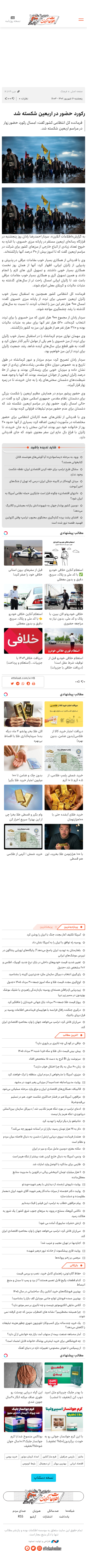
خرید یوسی (11, 1457)
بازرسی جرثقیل (67, 1457)
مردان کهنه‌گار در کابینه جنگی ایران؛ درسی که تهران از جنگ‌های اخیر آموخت (46, 484)
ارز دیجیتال (44, 1464)
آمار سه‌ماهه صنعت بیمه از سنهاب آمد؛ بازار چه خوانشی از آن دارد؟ (44, 1334)
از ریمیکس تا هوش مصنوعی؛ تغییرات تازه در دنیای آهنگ (49, 1348)
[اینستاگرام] (39, 1548)
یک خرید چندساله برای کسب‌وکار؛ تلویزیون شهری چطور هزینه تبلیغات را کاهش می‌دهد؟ (43, 1325)
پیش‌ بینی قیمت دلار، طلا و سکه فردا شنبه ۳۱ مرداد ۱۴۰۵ (49, 1051)
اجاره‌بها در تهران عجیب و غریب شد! (61, 1243)
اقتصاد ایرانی (76, 1464)
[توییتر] (33, 1548)
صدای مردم (19, 1511)
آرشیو (33, 1516)
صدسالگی (53, 1511)
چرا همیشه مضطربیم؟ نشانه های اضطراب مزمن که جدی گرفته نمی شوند (44, 1314)
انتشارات (47, 1516)
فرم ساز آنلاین (49, 1457)
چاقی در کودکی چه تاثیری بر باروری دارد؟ (58, 1043)
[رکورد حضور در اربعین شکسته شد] (43, 159)
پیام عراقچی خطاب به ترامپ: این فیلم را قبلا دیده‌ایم (51, 1203)
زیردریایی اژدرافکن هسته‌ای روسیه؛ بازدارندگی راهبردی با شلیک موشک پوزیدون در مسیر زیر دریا (44, 992)
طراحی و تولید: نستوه (40, 1541)
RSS (20, 1516)
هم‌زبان (37, 1511)
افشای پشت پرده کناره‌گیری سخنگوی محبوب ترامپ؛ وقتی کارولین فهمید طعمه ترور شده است (44, 520)
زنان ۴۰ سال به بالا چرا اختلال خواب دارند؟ (57, 1066)
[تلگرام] (27, 1548)
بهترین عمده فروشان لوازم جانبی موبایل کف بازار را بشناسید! (46, 1298)
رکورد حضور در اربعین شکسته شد (49, 114)
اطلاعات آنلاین (43, 19)
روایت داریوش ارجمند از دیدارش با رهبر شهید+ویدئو (51, 1184)
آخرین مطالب (70, 1035)
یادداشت (64, 1516)
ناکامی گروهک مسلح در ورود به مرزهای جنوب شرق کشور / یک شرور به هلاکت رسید (44, 1213)
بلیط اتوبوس (28, 1464)
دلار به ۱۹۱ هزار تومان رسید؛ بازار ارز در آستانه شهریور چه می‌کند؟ (46, 1129)
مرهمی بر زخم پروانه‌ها (67, 1257)
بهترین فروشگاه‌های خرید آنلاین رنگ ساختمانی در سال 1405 (47, 1291)
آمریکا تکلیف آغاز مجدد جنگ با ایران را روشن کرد (54, 934)
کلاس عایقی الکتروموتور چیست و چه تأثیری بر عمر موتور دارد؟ (46, 1305)
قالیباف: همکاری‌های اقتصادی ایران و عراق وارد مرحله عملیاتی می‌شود (41, 1089)
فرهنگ (63, 91)
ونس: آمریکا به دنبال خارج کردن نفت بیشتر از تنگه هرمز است (46, 1156)
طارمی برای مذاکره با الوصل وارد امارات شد (57, 1164)
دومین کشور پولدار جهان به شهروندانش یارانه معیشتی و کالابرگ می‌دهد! (44, 508)
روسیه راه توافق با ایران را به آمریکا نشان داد (56, 942)
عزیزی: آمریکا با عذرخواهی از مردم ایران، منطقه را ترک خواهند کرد (44, 1074)
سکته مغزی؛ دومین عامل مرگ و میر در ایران (56, 1148)
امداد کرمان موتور (30, 1457)
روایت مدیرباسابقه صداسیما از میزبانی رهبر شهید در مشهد (47, 1082)
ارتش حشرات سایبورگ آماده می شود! (60, 1223)
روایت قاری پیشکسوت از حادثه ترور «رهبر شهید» (53, 1250)
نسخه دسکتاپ (43, 1477)
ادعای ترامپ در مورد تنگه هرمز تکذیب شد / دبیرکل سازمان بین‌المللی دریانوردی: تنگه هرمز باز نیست (44, 1111)
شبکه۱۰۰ (70, 1511)
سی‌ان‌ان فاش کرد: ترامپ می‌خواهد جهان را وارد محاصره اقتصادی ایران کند (43, 1025)
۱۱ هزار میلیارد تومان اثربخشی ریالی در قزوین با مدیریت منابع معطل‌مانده (49, 1175)
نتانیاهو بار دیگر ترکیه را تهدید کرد (61, 1121)
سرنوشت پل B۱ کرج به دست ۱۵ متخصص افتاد (55, 1058)
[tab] (73, 927)
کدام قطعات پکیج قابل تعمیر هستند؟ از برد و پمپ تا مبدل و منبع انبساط (46, 1282)
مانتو (80, 1457)
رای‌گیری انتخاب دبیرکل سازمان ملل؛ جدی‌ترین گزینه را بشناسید (45, 974)
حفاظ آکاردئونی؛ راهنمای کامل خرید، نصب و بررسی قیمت (48, 1273)
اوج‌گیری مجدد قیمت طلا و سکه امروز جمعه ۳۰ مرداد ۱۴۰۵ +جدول (44, 982)
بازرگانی (74, 1265)
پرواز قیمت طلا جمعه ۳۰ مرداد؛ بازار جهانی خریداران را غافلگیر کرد (44, 1002)
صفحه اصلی (77, 91)
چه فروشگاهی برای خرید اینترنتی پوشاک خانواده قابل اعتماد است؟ (43, 1341)
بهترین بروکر (60, 1464)
